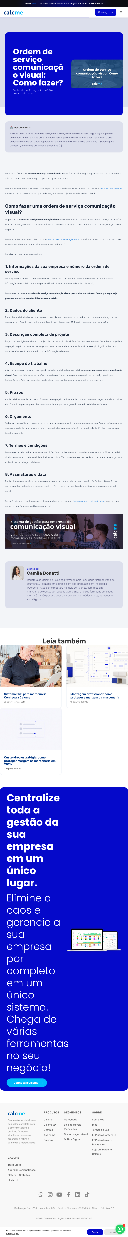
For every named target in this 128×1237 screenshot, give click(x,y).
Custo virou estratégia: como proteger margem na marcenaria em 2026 (30, 761)
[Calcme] (13, 12)
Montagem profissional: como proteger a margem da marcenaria (94, 695)
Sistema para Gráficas (111, 188)
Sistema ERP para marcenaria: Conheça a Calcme (25, 695)
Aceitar (95, 1232)
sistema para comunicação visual (63, 239)
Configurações (12, 1233)
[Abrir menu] (121, 12)
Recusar (112, 1232)
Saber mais (94, 3)
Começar (103, 12)
